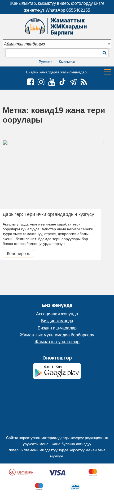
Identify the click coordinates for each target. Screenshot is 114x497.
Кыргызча (67, 62)
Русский (45, 62)
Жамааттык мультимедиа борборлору (57, 335)
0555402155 (78, 10)
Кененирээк (18, 253)
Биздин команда (57, 321)
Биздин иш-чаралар (57, 328)
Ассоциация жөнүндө (57, 314)
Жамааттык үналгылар (57, 342)
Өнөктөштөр (57, 358)
